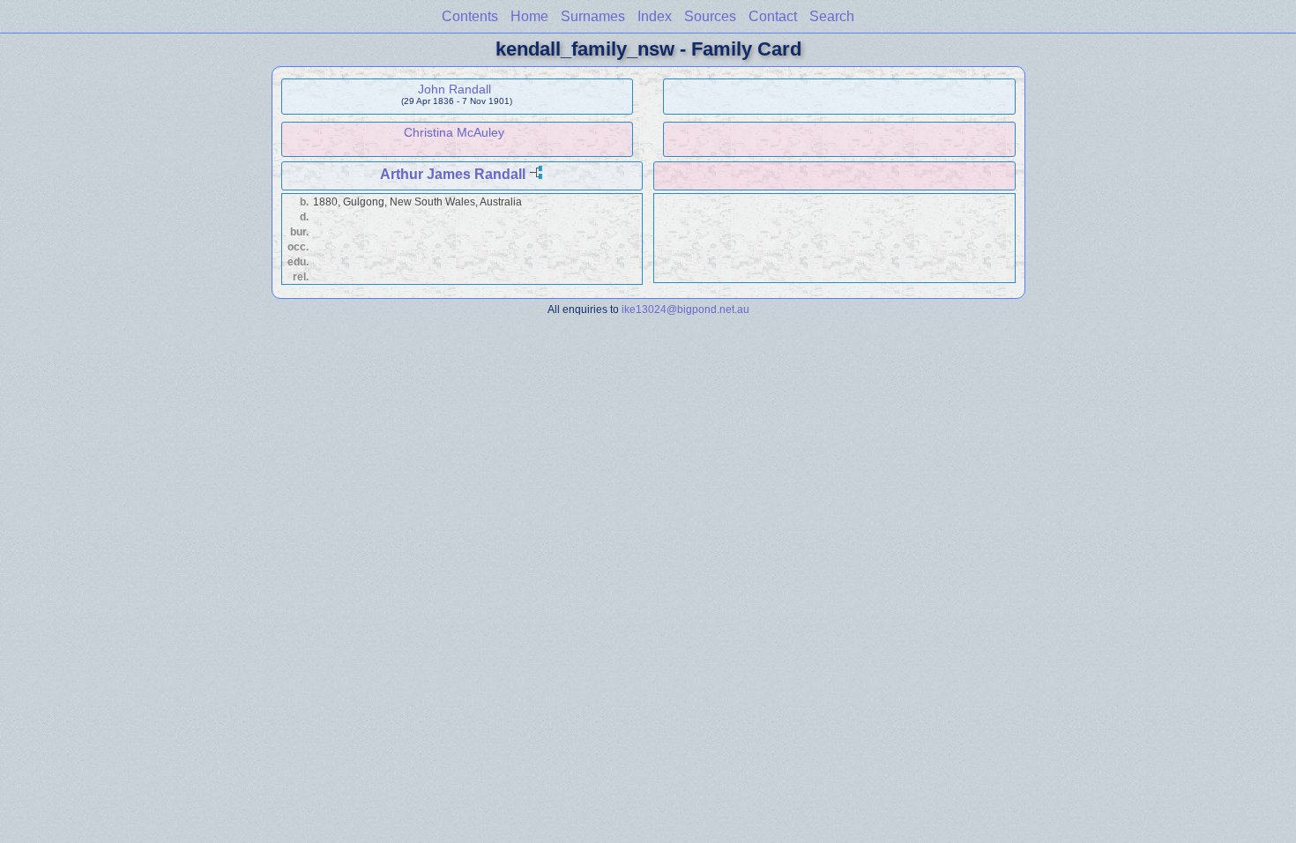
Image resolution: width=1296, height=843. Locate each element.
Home (529, 16)
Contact (773, 16)
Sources (710, 16)
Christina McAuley (454, 132)
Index (654, 16)
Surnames (593, 16)
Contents (470, 16)
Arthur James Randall (452, 174)
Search (831, 16)
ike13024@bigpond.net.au (685, 309)
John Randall (454, 89)
